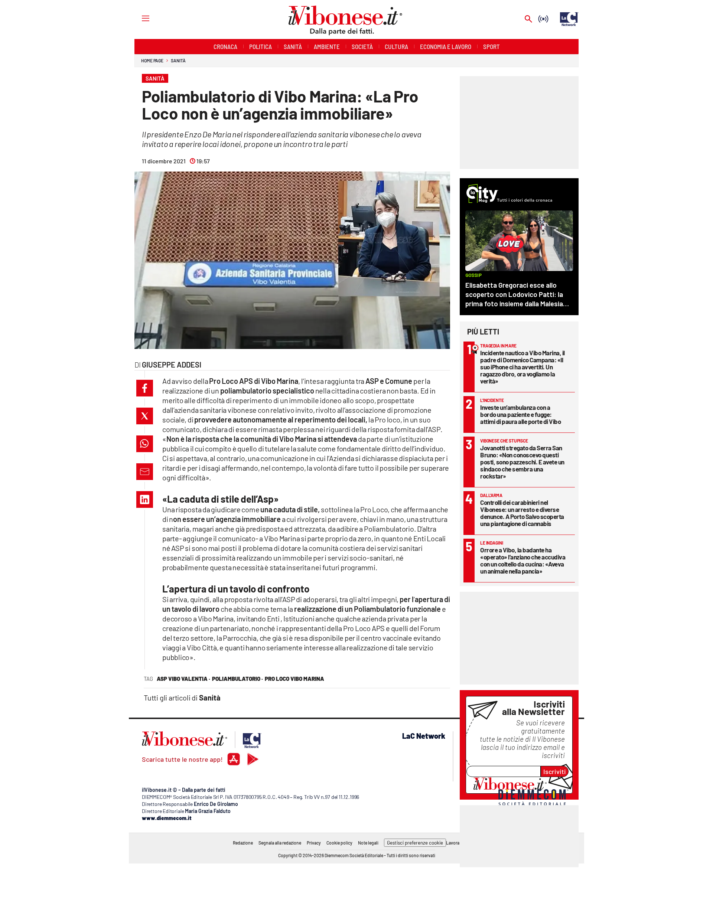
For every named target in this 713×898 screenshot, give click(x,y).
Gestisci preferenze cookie (415, 843)
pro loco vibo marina (294, 678)
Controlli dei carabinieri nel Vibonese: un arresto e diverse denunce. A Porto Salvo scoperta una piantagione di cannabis (522, 513)
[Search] (528, 19)
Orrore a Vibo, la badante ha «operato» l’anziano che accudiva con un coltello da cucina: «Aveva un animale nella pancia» (522, 560)
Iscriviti (554, 771)
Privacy (314, 842)
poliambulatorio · (237, 678)
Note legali (368, 842)
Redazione (243, 842)
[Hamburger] (138, 18)
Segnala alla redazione (279, 842)
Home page (152, 60)
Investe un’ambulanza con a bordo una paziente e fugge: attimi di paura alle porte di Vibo (520, 414)
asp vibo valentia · (183, 678)
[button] (144, 388)
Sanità (178, 60)
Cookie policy (339, 842)
